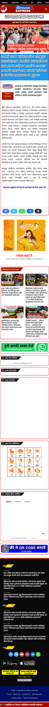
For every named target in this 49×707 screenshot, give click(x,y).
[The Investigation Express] (24, 8)
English (14, 17)
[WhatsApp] (22, 211)
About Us (16, 694)
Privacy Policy (17, 698)
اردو (41, 17)
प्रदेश (25, 3)
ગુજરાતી (22, 17)
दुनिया (39, 3)
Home (9, 694)
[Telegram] (30, 211)
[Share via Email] (38, 211)
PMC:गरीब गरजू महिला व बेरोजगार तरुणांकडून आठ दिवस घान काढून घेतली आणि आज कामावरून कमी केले (11, 291)
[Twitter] (13, 211)
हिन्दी (7, 17)
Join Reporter (37, 694)
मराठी (29, 17)
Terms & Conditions (30, 698)
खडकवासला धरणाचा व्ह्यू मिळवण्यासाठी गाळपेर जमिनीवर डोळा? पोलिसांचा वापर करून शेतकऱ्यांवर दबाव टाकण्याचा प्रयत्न (11, 325)
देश (32, 3)
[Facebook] (5, 211)
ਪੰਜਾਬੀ (35, 17)
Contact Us (26, 694)
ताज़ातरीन (15, 3)
